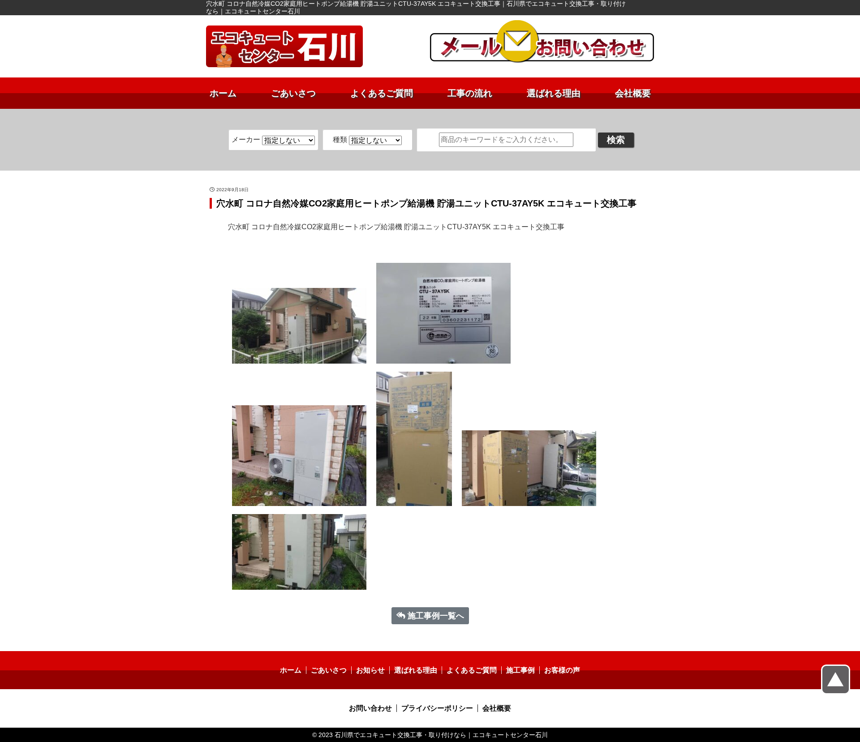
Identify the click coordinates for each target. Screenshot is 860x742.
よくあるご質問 (381, 93)
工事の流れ (469, 93)
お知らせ (370, 670)
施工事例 (520, 670)
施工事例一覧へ (436, 615)
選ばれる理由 (553, 93)
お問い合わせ (370, 708)
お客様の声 (562, 670)
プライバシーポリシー (437, 708)
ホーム (223, 93)
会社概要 (633, 93)
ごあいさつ (293, 93)
